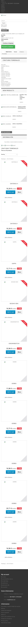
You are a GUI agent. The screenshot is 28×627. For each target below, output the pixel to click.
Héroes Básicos (4, 71)
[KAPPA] (14, 251)
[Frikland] (14, 17)
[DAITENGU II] (14, 171)
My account (5, 574)
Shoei (2, 80)
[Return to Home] (2, 52)
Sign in (2, 0)
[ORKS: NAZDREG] (6, 124)
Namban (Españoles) (6, 84)
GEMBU (14, 383)
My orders (3, 577)
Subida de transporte (6, 610)
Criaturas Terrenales (5, 74)
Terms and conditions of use (8, 616)
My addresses (4, 583)
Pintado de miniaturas (6, 618)
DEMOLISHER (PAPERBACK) (22, 107)
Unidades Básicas (5, 66)
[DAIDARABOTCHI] (14, 331)
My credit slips (4, 581)
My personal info (5, 585)
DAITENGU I (14, 223)
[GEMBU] (14, 371)
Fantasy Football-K (5, 85)
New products (8, 90)
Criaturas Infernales (5, 73)
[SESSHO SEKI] (14, 291)
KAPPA (14, 263)
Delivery (3, 608)
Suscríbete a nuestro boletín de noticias (13, 142)
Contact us (3, 2)
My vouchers (4, 587)
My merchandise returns (7, 579)
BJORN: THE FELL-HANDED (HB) (23, 97)
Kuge (2, 67)
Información (8, 137)
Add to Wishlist (8, 197)
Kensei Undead (4, 81)
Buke (2, 68)
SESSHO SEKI (14, 303)
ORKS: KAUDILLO (17, 116)
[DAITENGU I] (14, 211)
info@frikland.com (11, 599)
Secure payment (5, 612)
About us (3, 614)
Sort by (3, 154)
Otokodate (3, 77)
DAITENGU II (14, 183)
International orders (6, 622)
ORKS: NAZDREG (17, 123)
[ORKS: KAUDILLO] (6, 116)
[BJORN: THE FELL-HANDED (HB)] (9, 95)
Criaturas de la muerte (6, 78)
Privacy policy (4, 620)
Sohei (2, 70)
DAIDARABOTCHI (14, 343)
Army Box (3, 64)
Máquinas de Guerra (5, 83)
